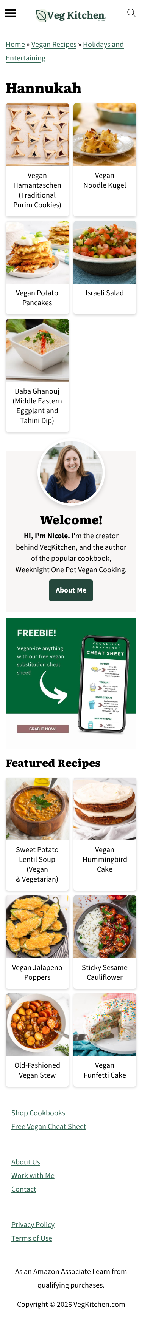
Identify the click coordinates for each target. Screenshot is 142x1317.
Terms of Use (31, 1238)
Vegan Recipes (53, 44)
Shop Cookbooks (38, 1113)
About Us (25, 1162)
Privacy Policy (33, 1225)
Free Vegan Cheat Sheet (48, 1126)
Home (15, 44)
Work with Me (33, 1175)
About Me (71, 590)
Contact (23, 1189)
